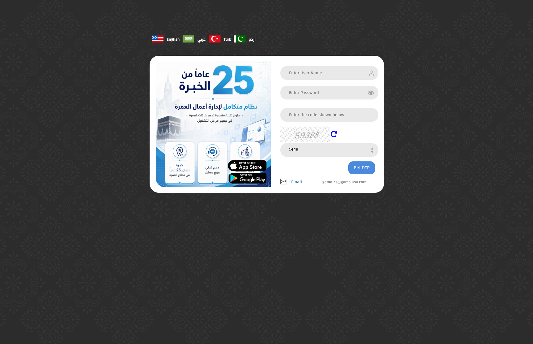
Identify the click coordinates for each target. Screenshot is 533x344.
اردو (252, 39)
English (173, 39)
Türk (227, 39)
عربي (201, 39)
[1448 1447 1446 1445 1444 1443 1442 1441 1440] (329, 149)
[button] (335, 134)
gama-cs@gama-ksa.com (344, 182)
